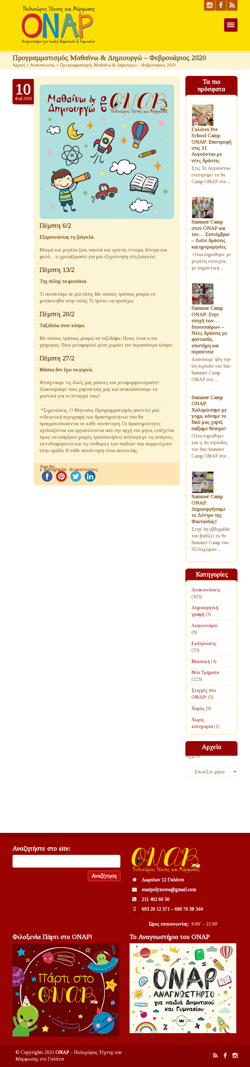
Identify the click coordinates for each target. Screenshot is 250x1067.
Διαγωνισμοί (204, 625)
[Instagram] (209, 5)
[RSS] (232, 5)
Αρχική (18, 65)
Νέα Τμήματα (205, 672)
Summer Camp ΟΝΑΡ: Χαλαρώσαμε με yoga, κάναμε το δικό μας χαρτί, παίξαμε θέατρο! (209, 412)
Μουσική (200, 661)
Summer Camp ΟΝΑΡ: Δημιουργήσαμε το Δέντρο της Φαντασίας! (208, 509)
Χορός (198, 708)
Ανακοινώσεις (42, 65)
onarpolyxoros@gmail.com (169, 889)
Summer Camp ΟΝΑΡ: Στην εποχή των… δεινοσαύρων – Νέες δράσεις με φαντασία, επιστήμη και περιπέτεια (209, 330)
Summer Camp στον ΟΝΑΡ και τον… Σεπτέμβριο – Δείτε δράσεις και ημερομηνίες (210, 234)
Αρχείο (192, 755)
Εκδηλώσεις (203, 643)
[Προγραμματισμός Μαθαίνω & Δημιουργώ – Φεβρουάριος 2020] (107, 151)
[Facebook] (220, 5)
